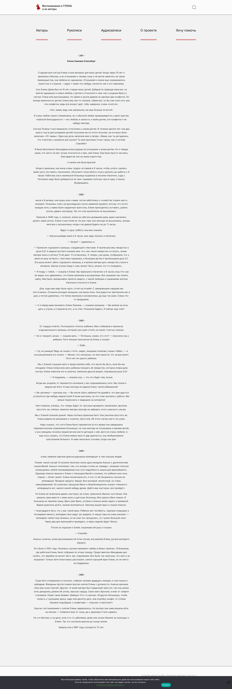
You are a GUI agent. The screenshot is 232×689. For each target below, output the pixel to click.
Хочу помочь (186, 30)
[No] (228, 682)
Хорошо (166, 685)
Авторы (42, 30)
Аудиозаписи (111, 30)
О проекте (148, 30)
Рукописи (74, 30)
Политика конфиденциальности (110, 685)
